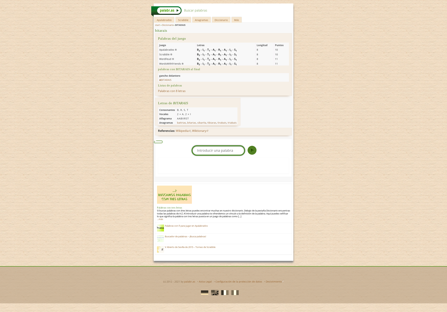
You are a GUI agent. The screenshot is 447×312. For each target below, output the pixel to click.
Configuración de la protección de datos (238, 281)
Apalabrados (164, 20)
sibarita (201, 122)
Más (236, 20)
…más (160, 219)
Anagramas (201, 20)
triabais (232, 122)
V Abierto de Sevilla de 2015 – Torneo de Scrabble (190, 247)
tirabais (222, 122)
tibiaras (211, 122)
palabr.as (189, 281)
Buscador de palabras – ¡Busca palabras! (185, 236)
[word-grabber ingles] (213, 292)
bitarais (161, 30)
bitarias (191, 122)
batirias (181, 122)
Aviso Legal (205, 281)
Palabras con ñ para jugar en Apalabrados (186, 225)
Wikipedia (182, 131)
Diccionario (221, 20)
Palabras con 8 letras (172, 91)
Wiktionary (199, 131)
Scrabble (183, 20)
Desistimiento (274, 281)
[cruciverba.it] (234, 292)
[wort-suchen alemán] (203, 292)
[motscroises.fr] (224, 292)
